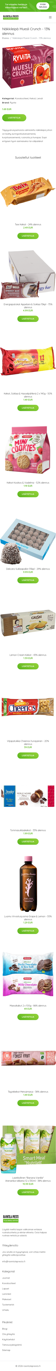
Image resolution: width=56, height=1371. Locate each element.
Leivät (40, 98)
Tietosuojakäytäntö (12, 1344)
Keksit (33, 98)
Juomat (6, 1278)
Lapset (5, 1288)
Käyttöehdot (8, 1339)
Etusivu (5, 38)
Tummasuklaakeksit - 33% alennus (28, 830)
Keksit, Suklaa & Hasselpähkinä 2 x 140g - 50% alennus (28, 395)
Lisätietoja (14, 117)
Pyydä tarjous (43, 5)
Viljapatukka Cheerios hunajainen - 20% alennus (28, 743)
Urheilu (5, 1310)
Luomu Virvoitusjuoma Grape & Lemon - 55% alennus (28, 918)
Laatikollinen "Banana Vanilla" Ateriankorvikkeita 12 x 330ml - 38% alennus (28, 1179)
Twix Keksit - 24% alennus (28, 224)
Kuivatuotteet (22, 98)
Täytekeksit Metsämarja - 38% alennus (28, 1091)
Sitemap (6, 1350)
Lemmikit (6, 1294)
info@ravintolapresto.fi (13, 1261)
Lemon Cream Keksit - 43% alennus (28, 655)
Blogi (4, 1328)
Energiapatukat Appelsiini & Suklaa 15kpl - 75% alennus (28, 306)
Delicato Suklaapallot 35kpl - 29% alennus (28, 568)
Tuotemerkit (8, 1304)
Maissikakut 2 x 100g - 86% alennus (28, 1005)
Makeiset (6, 1299)
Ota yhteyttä (8, 1334)
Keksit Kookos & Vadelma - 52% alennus (28, 482)
